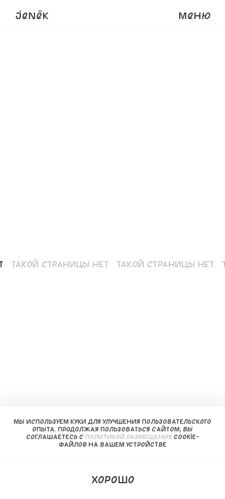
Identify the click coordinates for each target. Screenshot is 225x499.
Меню (194, 15)
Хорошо (112, 479)
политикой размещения (128, 436)
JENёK (32, 15)
